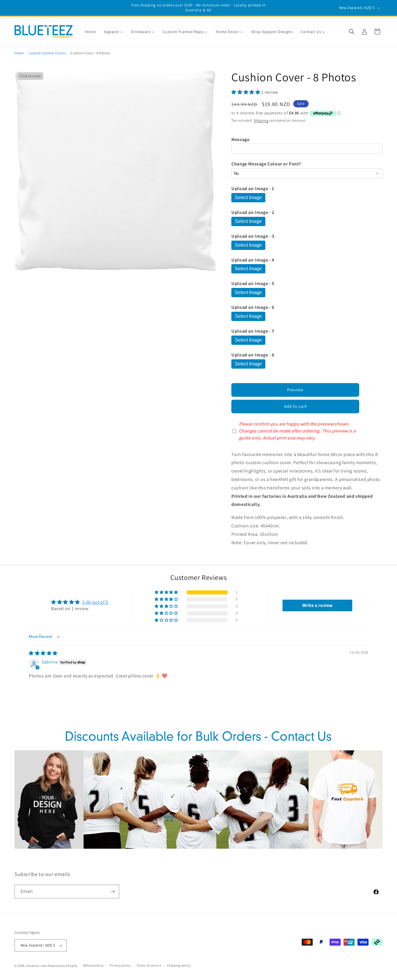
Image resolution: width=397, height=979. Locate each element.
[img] (43, 653)
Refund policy (93, 965)
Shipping (261, 120)
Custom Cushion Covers (47, 53)
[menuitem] (90, 32)
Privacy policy (120, 965)
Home (19, 53)
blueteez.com (36, 966)
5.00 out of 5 (95, 602)
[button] (351, 31)
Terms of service (149, 965)
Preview (295, 389)
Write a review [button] (317, 605)
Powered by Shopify (63, 966)
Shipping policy (179, 965)
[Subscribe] (112, 891)
